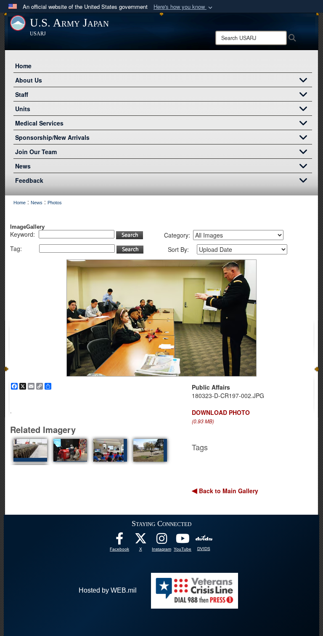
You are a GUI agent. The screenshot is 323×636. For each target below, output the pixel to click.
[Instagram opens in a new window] (161, 540)
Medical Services (39, 123)
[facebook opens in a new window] (119, 540)
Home (23, 65)
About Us (28, 80)
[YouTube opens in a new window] (182, 540)
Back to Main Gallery (227, 490)
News (23, 166)
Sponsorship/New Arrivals (52, 137)
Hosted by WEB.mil (108, 590)
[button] (184, 7)
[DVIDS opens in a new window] (204, 538)
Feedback (29, 180)
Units (22, 108)
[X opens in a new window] (140, 540)
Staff (21, 94)
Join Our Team (36, 151)
